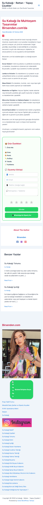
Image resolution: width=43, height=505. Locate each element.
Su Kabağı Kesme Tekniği (10, 453)
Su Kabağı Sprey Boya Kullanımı (13, 470)
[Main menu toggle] (39, 5)
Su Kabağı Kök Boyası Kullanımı (12, 463)
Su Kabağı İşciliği (11, 287)
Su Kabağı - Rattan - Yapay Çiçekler (17, 4)
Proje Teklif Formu (8, 402)
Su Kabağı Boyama (8, 460)
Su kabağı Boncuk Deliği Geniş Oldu (14, 486)
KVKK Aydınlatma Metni (10, 409)
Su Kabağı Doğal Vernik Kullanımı (13, 480)
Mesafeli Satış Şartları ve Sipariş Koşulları (15, 405)
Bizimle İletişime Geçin (23, 389)
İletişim (4, 412)
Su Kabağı (7, 267)
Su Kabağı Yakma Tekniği (10, 456)
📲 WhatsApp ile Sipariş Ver (21, 215)
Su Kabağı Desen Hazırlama (11, 447)
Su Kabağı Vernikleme (9, 476)
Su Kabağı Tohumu (12, 263)
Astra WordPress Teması (26, 501)
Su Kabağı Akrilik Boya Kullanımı (13, 467)
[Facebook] (17, 242)
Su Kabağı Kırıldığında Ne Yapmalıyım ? (15, 490)
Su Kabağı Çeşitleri (8, 433)
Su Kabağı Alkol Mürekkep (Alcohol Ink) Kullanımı (18, 473)
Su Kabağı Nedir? (8, 430)
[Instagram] (21, 242)
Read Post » (8, 280)
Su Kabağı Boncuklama (10, 483)
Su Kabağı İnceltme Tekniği (11, 450)
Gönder (21, 209)
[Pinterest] (3, 36)
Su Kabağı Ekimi (7, 440)
